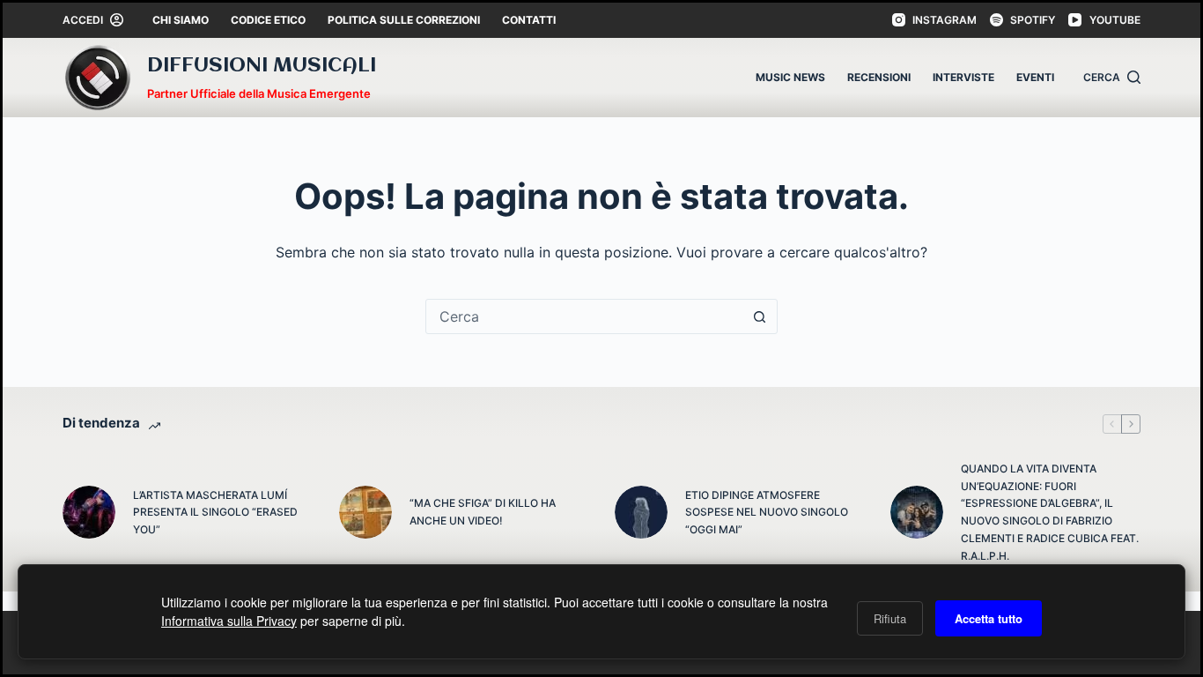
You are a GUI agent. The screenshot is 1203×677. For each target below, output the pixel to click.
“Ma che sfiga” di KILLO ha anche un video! (483, 511)
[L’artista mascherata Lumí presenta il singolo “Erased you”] (89, 512)
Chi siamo (180, 19)
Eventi (1035, 77)
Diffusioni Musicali (261, 66)
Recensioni (879, 77)
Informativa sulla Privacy (229, 620)
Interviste (963, 77)
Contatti (529, 19)
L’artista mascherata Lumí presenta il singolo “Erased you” (215, 512)
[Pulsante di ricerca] (760, 316)
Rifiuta (890, 618)
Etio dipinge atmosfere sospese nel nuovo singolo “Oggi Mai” (766, 512)
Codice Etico (268, 19)
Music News (790, 77)
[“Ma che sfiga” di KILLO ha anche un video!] (365, 512)
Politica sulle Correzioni (404, 19)
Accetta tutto (988, 618)
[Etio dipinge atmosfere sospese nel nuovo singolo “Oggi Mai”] (641, 512)
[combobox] (584, 316)
